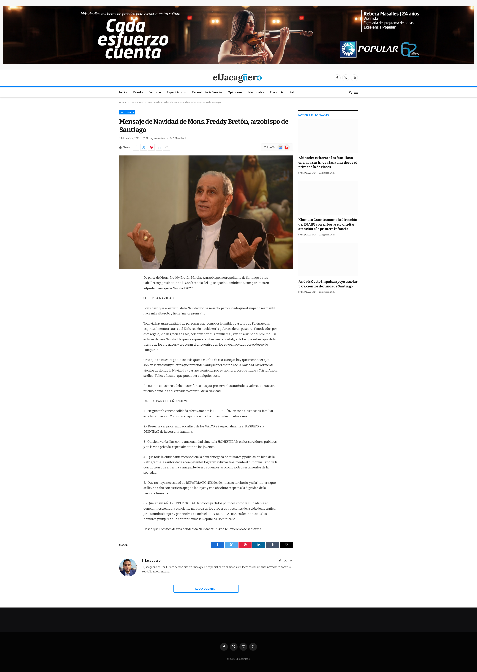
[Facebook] (123, 287)
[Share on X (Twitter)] (143, 147)
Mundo (138, 92)
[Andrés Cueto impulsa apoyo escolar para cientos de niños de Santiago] (328, 259)
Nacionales (256, 92)
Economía (277, 92)
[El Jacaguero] (238, 78)
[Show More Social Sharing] (166, 147)
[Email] (123, 325)
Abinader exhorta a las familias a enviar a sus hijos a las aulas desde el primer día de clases (327, 162)
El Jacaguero (151, 560)
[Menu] (356, 92)
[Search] (350, 92)
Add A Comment (206, 588)
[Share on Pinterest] (151, 147)
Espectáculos (176, 92)
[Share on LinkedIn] (159, 147)
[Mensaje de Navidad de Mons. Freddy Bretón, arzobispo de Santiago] (206, 212)
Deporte (155, 92)
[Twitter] (123, 297)
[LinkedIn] (123, 306)
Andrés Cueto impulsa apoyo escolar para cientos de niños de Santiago (328, 284)
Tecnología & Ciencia (207, 92)
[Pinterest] (123, 316)
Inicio (123, 92)
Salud (293, 92)
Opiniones (235, 92)
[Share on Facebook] (136, 147)
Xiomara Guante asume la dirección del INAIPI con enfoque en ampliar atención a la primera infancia (327, 224)
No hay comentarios (157, 138)
